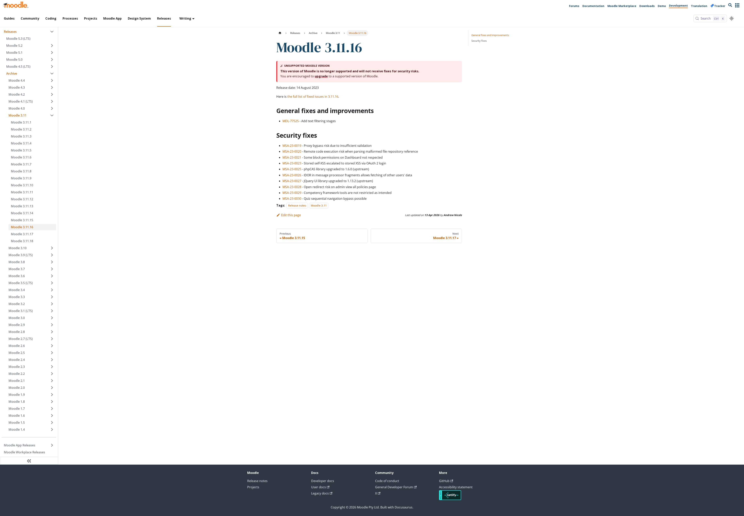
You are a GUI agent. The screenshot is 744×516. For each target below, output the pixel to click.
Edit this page (291, 215)
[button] (30, 73)
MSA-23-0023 (291, 163)
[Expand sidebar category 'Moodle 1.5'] (52, 422)
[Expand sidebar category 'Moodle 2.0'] (52, 388)
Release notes (297, 205)
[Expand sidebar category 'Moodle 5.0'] (52, 59)
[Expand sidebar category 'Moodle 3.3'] (52, 297)
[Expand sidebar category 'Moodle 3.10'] (52, 248)
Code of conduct (387, 481)
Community (30, 18)
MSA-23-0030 (291, 198)
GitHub (444, 481)
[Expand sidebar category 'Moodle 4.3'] (52, 87)
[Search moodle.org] (730, 6)
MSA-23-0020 (291, 151)
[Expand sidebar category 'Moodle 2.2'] (52, 374)
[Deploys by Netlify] (450, 499)
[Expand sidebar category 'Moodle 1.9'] (52, 395)
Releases (164, 18)
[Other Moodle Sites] (737, 6)
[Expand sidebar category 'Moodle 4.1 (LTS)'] (52, 101)
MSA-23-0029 (291, 193)
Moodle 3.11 (319, 205)
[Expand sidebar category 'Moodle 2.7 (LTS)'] (52, 339)
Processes (70, 18)
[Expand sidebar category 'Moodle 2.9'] (52, 325)
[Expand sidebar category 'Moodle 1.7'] (52, 408)
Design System (139, 18)
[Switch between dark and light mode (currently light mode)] (731, 18)
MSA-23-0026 (291, 175)
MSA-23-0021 (291, 157)
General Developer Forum (394, 487)
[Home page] (280, 33)
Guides (9, 18)
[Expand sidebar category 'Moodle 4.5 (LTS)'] (52, 66)
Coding (50, 18)
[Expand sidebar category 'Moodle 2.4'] (52, 360)
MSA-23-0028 (291, 187)
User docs (318, 487)
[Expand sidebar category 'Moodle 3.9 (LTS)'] (52, 255)
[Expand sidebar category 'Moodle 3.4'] (52, 290)
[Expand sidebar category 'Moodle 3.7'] (52, 269)
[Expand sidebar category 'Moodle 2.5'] (52, 353)
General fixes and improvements (490, 35)
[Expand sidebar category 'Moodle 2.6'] (52, 346)
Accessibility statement (456, 487)
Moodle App (112, 18)
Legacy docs (320, 493)
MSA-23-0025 (291, 169)
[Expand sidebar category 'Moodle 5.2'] (52, 45)
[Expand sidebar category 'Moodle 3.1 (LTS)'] (52, 311)
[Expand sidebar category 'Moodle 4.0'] (52, 108)
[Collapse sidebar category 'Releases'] (52, 32)
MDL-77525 (290, 121)
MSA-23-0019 (291, 145)
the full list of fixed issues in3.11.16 (312, 96)
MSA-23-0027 (291, 181)
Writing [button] (185, 18)
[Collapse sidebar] (29, 461)
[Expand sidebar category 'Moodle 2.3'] (52, 367)
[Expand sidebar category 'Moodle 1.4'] (52, 429)
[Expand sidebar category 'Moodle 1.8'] (52, 401)
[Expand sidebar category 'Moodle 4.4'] (52, 80)
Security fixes (479, 40)
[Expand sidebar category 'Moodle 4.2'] (52, 94)
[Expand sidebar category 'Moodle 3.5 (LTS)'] (52, 283)
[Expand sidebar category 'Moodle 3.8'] (52, 262)
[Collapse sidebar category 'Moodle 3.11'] (52, 115)
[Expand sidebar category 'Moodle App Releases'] (52, 445)
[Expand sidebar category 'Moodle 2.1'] (52, 381)
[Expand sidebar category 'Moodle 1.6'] (52, 415)
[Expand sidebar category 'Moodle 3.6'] (52, 276)
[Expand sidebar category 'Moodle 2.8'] (52, 332)
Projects (90, 18)
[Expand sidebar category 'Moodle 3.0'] (52, 318)
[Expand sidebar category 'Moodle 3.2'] (52, 304)
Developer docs (322, 481)
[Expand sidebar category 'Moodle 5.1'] (52, 52)
